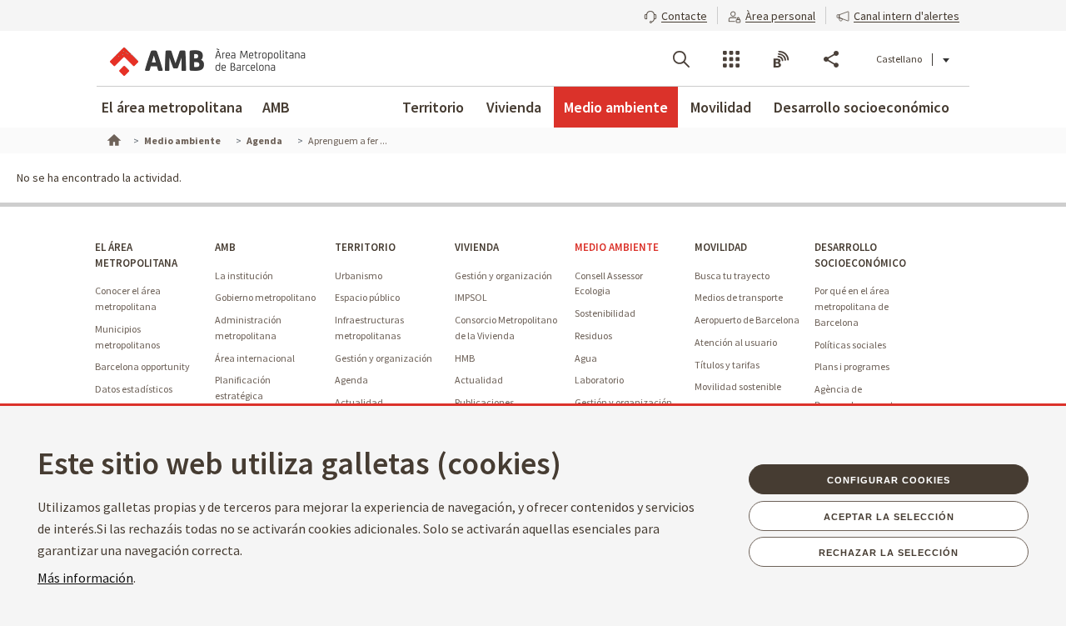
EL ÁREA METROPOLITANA (136, 255)
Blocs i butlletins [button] (781, 59)
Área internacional (255, 358)
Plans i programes (851, 366)
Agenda (351, 379)
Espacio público (367, 297)
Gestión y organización (383, 358)
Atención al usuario (736, 342)
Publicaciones (484, 402)
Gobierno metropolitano (265, 297)
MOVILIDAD (721, 247)
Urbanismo (358, 275)
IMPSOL (471, 297)
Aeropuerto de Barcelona (747, 319)
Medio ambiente (616, 107)
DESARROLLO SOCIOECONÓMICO (860, 255)
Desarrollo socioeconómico (861, 107)
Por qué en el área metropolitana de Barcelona (851, 306)
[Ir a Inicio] (112, 138)
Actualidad (359, 402)
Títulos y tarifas (727, 364)
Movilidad (720, 107)
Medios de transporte (739, 297)
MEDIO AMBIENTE (617, 247)
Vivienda (513, 107)
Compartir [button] (831, 59)
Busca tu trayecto (732, 275)
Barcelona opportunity (142, 366)
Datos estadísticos (133, 389)
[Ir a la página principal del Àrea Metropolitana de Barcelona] (206, 58)
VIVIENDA (477, 247)
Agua (586, 358)
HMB (465, 358)
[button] (675, 14)
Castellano (899, 59)
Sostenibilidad (605, 313)
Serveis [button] (731, 59)
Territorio (433, 107)
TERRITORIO (365, 247)
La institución (244, 275)
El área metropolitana (172, 107)
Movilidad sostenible (738, 386)
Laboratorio (599, 379)
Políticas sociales (850, 344)
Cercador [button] (681, 59)
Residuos (593, 335)
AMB (276, 107)
